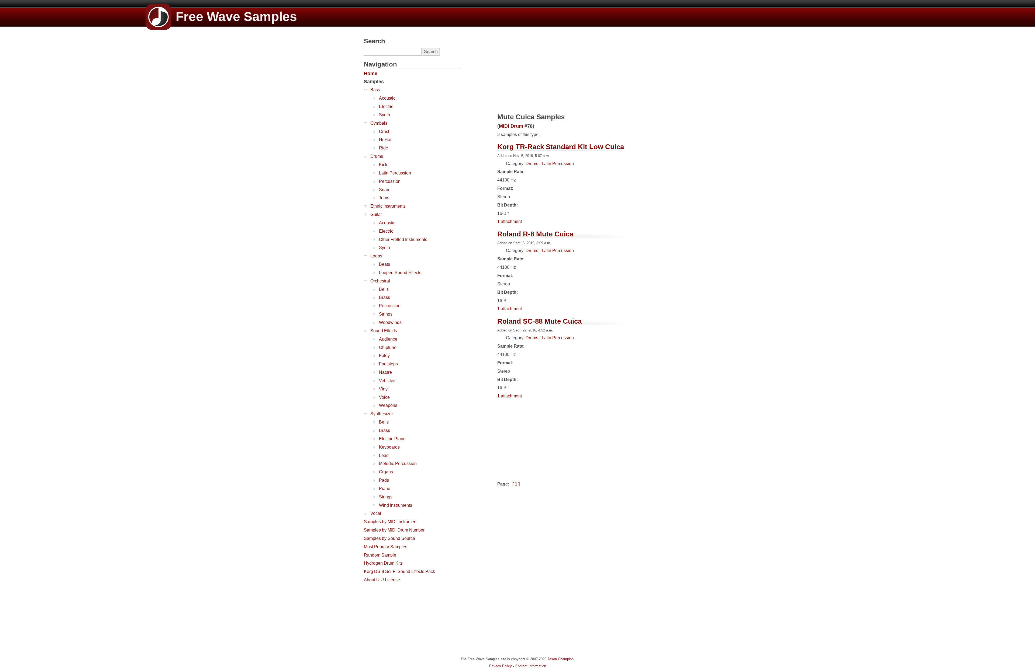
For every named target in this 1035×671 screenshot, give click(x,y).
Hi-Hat (385, 139)
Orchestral (380, 281)
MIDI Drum (511, 126)
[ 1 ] (516, 484)
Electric (386, 106)
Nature (385, 372)
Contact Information (530, 666)
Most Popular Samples (385, 546)
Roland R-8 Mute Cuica (535, 234)
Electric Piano (392, 438)
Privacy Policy (500, 666)
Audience (388, 339)
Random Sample (380, 555)
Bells (384, 289)
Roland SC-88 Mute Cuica (539, 321)
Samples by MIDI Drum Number (394, 530)
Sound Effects (383, 330)
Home (370, 73)
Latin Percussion (395, 173)
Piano (384, 488)
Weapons (388, 405)
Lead (384, 455)
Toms (384, 197)
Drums (376, 156)
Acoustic (387, 98)
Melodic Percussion (398, 463)
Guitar (376, 214)
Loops (376, 256)
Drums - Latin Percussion (550, 163)
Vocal (375, 513)
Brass (384, 297)
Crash (385, 131)
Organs (386, 472)
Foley (384, 355)
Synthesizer (381, 413)
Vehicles (387, 380)
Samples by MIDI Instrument (391, 521)
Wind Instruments (395, 505)
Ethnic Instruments (388, 206)
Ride (383, 148)
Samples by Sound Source (389, 538)
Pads (384, 480)
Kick (383, 164)
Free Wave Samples (236, 16)
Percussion (390, 181)
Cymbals (378, 123)
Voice (384, 397)
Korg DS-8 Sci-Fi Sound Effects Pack (399, 571)
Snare (385, 189)
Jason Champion (560, 659)
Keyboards (389, 447)
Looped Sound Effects (400, 272)
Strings (385, 314)
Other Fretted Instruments (403, 239)
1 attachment (509, 221)
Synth (384, 115)
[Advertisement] (404, 619)
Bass (375, 90)
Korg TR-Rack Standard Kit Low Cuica (560, 147)
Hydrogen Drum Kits (383, 563)
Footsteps (388, 364)
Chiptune (387, 347)
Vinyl (384, 389)
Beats (384, 264)
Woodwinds (390, 322)
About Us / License (382, 580)
